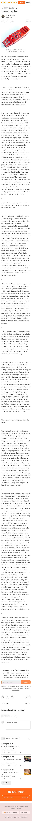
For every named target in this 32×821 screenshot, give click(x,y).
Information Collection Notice (19, 688)
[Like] (3, 21)
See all (5, 783)
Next (26, 703)
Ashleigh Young (10, 15)
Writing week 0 (7, 744)
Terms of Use (24, 686)
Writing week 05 (7, 770)
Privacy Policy (15, 690)
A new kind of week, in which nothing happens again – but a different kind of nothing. (10, 747)
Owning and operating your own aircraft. (11, 760)
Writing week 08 (7, 757)
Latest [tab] (8, 738)
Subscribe (22, 2)
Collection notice (16, 808)
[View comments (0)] (7, 21)
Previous (6, 703)
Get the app (24, 812)
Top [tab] (3, 738)
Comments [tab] (5, 716)
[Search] (29, 738)
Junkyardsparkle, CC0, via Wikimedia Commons (17, 51)
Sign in (28, 2)
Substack (7, 817)
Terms (26, 806)
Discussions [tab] (15, 738)
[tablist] (9, 716)
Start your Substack (11, 812)
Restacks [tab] (13, 716)
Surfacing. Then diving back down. (9, 773)
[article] (16, 748)
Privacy (21, 806)
